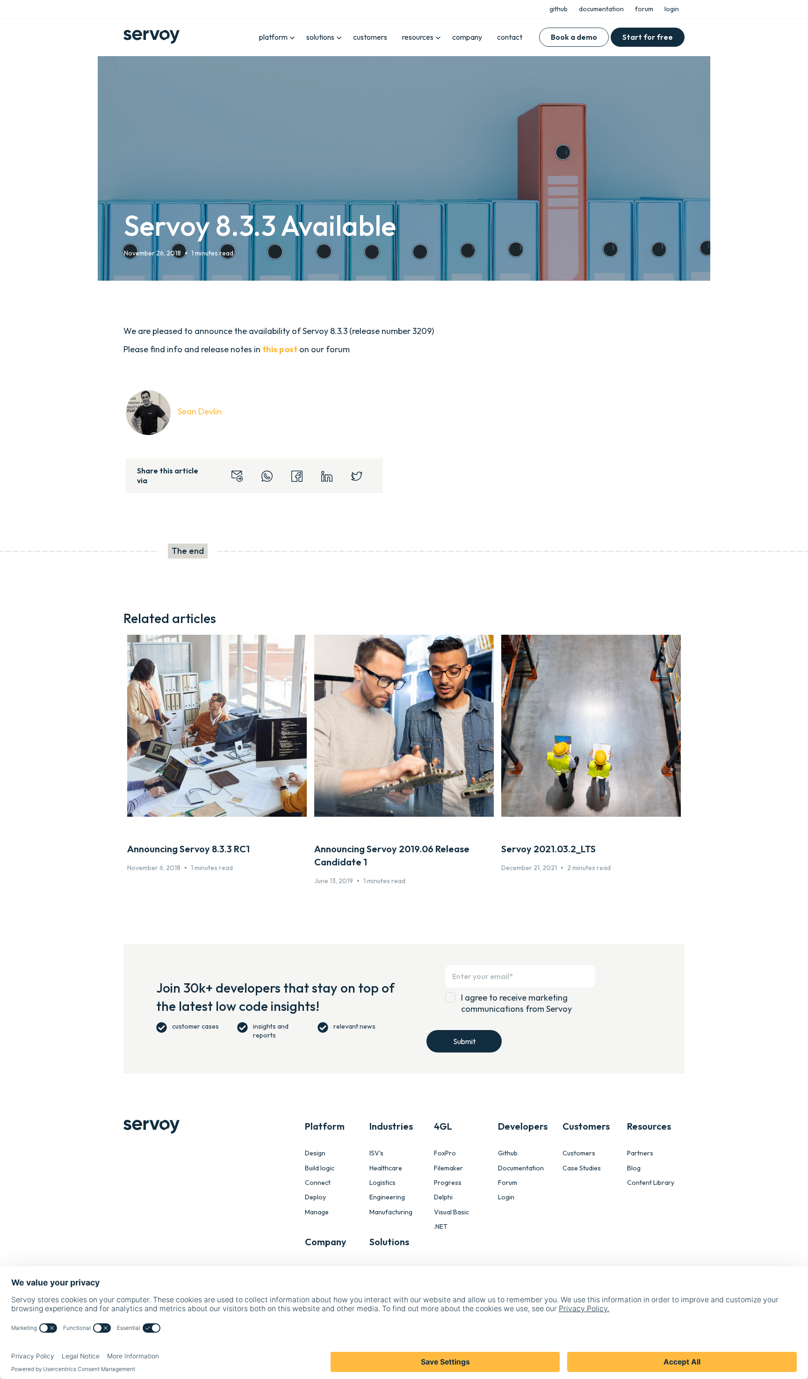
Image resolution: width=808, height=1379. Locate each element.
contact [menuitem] (509, 37)
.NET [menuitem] (440, 1226)
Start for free (647, 37)
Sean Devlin (200, 411)
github (558, 9)
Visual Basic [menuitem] (451, 1212)
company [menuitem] (467, 37)
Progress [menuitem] (448, 1182)
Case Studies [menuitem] (582, 1168)
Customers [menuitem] (579, 1153)
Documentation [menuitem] (521, 1168)
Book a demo (574, 37)
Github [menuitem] (508, 1153)
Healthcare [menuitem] (385, 1168)
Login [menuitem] (506, 1197)
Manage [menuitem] (317, 1212)
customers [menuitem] (370, 37)
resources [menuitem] (417, 37)
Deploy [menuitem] (315, 1197)
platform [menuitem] (273, 37)
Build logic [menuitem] (319, 1168)
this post (279, 349)
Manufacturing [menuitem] (390, 1212)
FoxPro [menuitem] (445, 1153)
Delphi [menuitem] (443, 1197)
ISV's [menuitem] (376, 1153)
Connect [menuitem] (318, 1182)
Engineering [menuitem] (387, 1197)
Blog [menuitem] (634, 1168)
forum (644, 9)
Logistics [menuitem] (382, 1182)
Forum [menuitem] (507, 1182)
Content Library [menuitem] (650, 1182)
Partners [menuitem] (640, 1153)
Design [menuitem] (315, 1153)
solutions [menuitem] (320, 37)
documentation (601, 9)
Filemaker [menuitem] (448, 1168)
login (671, 9)
